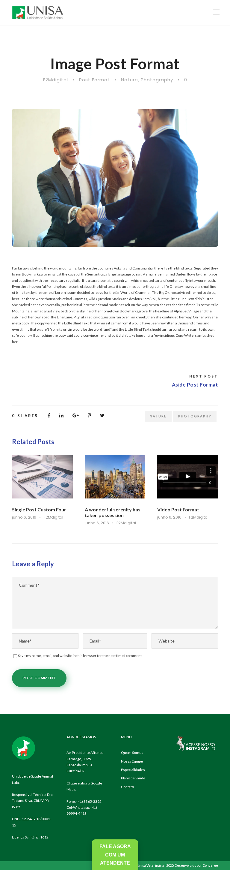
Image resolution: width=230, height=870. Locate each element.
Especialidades (133, 769)
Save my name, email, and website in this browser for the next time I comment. (80, 655)
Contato (127, 786)
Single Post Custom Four (39, 509)
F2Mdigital (55, 80)
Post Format (94, 80)
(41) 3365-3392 (89, 801)
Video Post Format (178, 509)
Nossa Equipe (132, 761)
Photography (157, 80)
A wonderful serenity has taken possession (112, 512)
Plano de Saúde (133, 778)
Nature (129, 80)
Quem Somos (132, 752)
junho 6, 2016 (24, 517)
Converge (210, 865)
